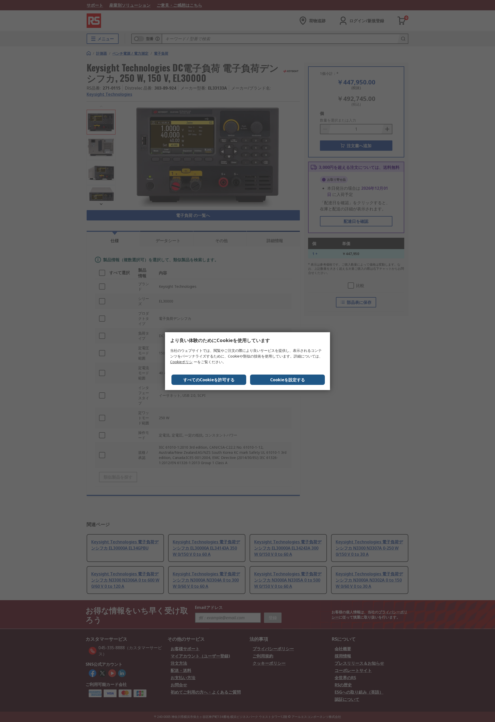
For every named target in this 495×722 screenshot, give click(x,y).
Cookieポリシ (181, 361)
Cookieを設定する (287, 380)
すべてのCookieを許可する (209, 380)
